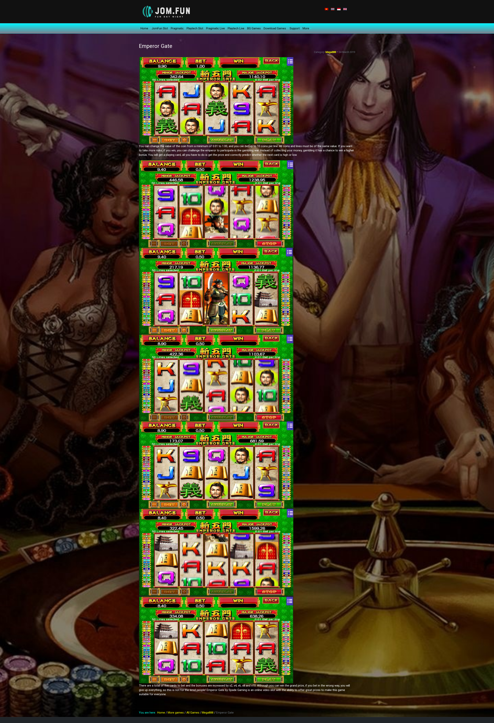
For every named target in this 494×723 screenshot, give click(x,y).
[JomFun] (165, 11)
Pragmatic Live (215, 28)
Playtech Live (236, 28)
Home (144, 28)
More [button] (306, 28)
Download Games (275, 28)
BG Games (254, 28)
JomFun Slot (160, 28)
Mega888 (331, 52)
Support (295, 28)
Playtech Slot (195, 28)
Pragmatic (177, 28)
